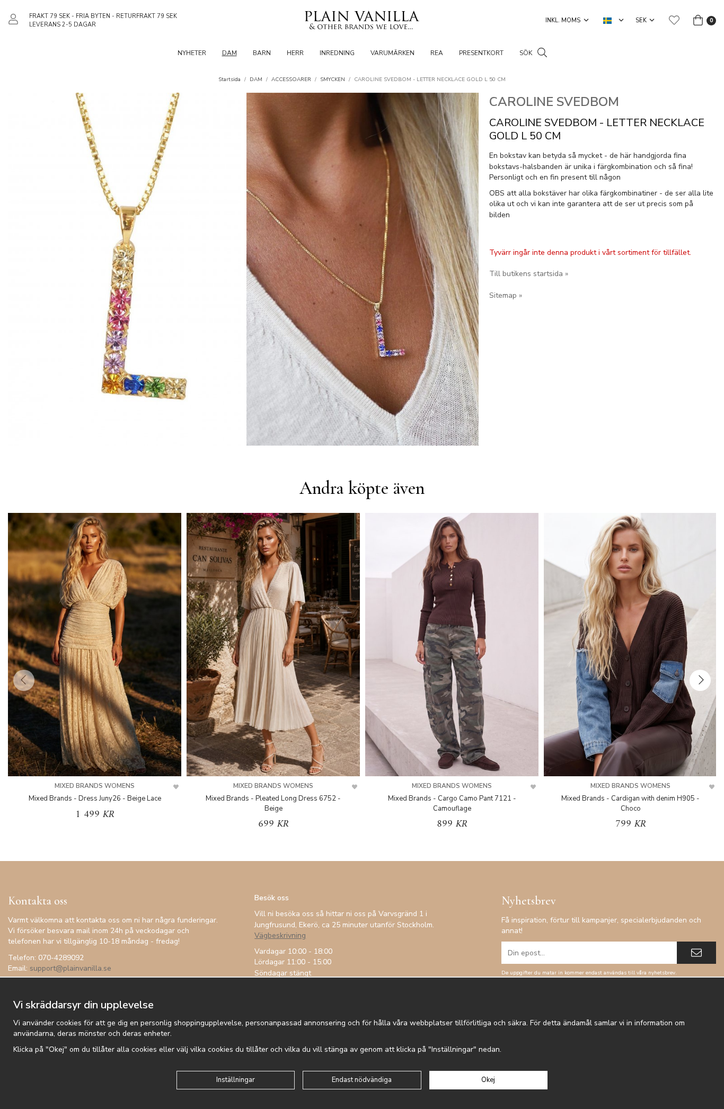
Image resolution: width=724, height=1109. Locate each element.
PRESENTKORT (481, 53)
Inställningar (235, 1080)
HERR (295, 53)
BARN (262, 53)
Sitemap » (505, 295)
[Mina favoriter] (674, 20)
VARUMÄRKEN (392, 53)
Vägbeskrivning (280, 935)
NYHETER (192, 53)
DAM (229, 53)
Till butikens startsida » (528, 274)
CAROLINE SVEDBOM (554, 101)
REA (436, 53)
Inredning (337, 53)
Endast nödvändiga (362, 1080)
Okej (488, 1080)
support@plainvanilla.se (70, 968)
